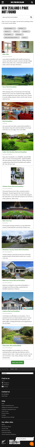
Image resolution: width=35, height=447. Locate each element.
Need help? (4, 396)
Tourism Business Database (9, 434)
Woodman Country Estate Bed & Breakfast (16, 250)
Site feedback (5, 394)
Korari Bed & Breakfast (10, 87)
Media (3, 424)
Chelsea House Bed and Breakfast (13, 186)
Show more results (17, 362)
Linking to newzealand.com (9, 409)
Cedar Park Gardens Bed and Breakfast (15, 152)
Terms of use (5, 411)
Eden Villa (6, 54)
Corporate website (6, 432)
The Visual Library (6, 426)
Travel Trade (5, 428)
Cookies (4, 415)
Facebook (6, 384)
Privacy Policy (5, 413)
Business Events (6, 430)
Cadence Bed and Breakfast (11, 311)
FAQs (3, 403)
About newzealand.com (8, 405)
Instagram (6, 382)
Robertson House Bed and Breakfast (14, 280)
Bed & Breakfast (7, 121)
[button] (3, 2)
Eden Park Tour (7, 221)
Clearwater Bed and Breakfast (12, 345)
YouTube (6, 386)
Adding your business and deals (10, 407)
